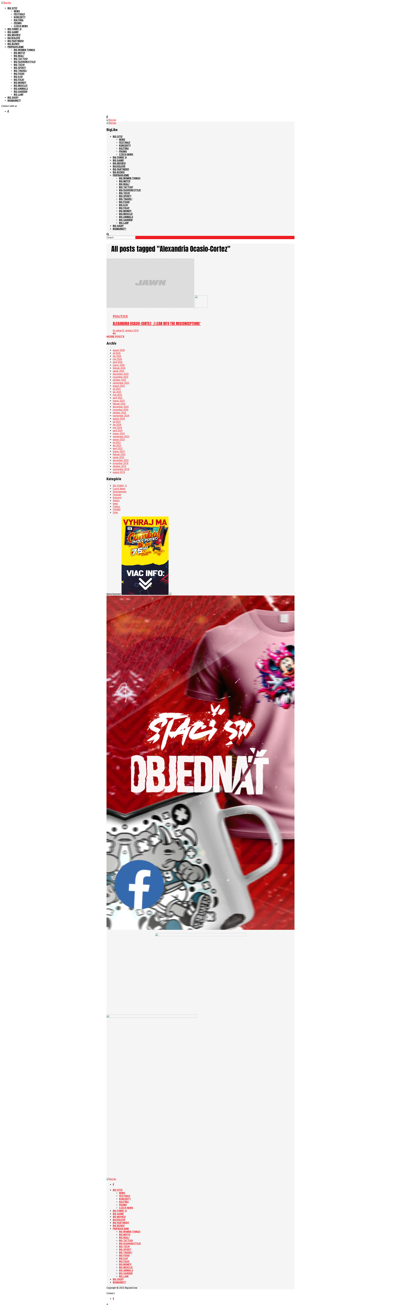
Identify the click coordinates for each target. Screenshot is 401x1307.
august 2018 (119, 472)
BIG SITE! (12, 8)
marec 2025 (119, 400)
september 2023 (121, 436)
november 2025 (120, 376)
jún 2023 (117, 445)
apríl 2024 (117, 430)
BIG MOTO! (19, 52)
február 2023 (119, 454)
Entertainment (119, 491)
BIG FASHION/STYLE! (25, 61)
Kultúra (18, 20)
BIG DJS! (18, 76)
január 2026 (118, 371)
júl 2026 (117, 353)
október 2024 (119, 412)
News (17, 11)
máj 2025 (117, 394)
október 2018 (119, 466)
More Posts (115, 336)
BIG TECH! (19, 64)
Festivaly (19, 14)
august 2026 (119, 350)
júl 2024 (117, 421)
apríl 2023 (117, 448)
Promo (18, 23)
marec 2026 (119, 365)
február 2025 (119, 403)
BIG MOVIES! (14, 35)
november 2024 (120, 409)
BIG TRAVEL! (20, 70)
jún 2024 (117, 424)
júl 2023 (117, 442)
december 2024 (121, 406)
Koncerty (19, 17)
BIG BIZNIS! (13, 43)
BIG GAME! (13, 32)
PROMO (116, 509)
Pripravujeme (16, 46)
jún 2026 (117, 356)
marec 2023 (119, 451)
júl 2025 (117, 388)
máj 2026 (117, 359)
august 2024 (119, 418)
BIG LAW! (18, 94)
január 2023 (118, 457)
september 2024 (121, 415)
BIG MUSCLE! (20, 85)
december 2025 (121, 374)
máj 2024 (117, 427)
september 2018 (121, 469)
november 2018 (120, 463)
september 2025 (121, 382)
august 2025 (119, 385)
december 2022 (121, 460)
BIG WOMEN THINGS (24, 49)
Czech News (21, 26)
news (115, 503)
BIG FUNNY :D (14, 29)
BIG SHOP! (13, 97)
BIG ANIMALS (21, 88)
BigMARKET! (14, 100)
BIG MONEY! (20, 82)
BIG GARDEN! (20, 91)
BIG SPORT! (20, 67)
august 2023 (119, 439)
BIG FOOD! (19, 73)
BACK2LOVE (14, 38)
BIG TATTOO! (21, 58)
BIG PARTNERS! (16, 40)
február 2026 (119, 368)
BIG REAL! (19, 55)
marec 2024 (119, 433)
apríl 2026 (117, 362)
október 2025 (119, 379)
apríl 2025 (117, 397)
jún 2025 (117, 391)
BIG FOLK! (19, 79)
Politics (116, 506)
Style (115, 512)
